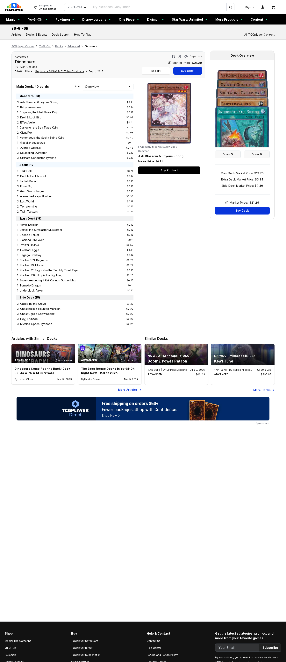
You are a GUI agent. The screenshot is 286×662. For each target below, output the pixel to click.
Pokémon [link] (10, 654)
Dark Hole (26, 171)
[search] (158, 7)
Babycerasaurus (30, 107)
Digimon (153, 19)
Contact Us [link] (153, 640)
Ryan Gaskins (28, 66)
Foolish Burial (28, 181)
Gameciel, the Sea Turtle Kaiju (39, 127)
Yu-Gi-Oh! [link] (11, 647)
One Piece (127, 19)
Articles (16, 34)
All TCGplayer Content (259, 34)
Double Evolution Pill (33, 176)
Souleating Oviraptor (33, 152)
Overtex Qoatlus (30, 147)
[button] (230, 7)
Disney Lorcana (94, 19)
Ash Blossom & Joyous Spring (39, 102)
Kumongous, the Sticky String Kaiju (42, 137)
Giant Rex (26, 132)
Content (257, 19)
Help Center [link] (154, 647)
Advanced (74, 46)
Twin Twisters (29, 211)
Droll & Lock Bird (30, 117)
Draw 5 (228, 154)
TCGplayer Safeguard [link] (84, 640)
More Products (226, 19)
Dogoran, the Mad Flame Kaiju (39, 112)
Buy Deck (187, 70)
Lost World (27, 201)
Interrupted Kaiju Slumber (36, 196)
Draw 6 (257, 154)
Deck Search (60, 34)
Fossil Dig (26, 186)
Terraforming (28, 206)
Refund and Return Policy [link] (162, 654)
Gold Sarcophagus (32, 191)
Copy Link (196, 56)
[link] (14, 7)
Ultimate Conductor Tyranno (38, 157)
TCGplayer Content (22, 46)
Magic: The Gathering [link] (18, 640)
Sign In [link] (249, 7)
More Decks (262, 390)
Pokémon (63, 19)
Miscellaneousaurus (32, 142)
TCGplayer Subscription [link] (86, 654)
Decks (59, 46)
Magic (11, 19)
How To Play (82, 34)
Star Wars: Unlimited (187, 19)
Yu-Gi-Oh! (35, 19)
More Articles (128, 389)
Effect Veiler (28, 122)
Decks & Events (36, 34)
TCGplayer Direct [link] (81, 647)
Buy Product (169, 170)
